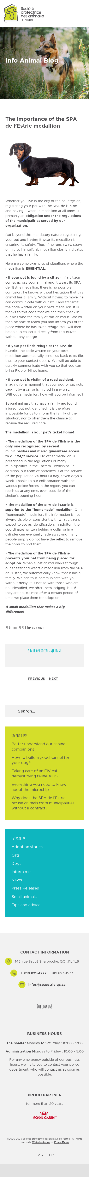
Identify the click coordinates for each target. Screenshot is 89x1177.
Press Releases (25, 888)
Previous (36, 678)
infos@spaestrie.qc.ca (46, 984)
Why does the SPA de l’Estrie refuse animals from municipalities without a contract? (43, 803)
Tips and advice (36, 627)
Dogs (16, 863)
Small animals (24, 897)
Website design (41, 1142)
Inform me (21, 872)
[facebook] (40, 1014)
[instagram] (48, 1014)
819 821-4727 (35, 973)
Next (53, 678)
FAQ (39, 1155)
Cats (16, 855)
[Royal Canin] (44, 1111)
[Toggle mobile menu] (84, 14)
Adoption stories (27, 847)
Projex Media (61, 1142)
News (17, 880)
